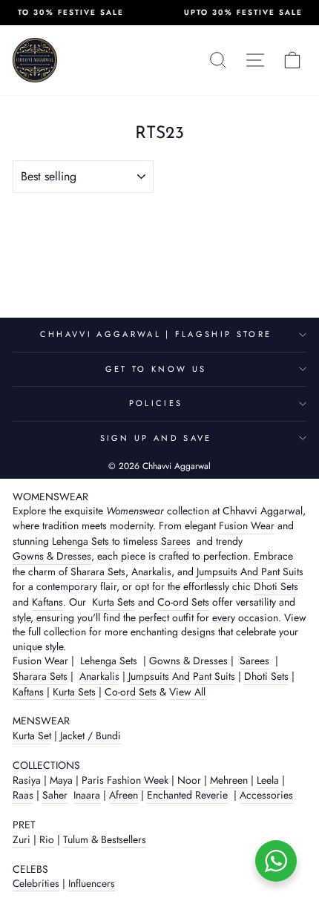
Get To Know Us (155, 369)
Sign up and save (156, 438)
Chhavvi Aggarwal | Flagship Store (156, 334)
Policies (156, 403)
